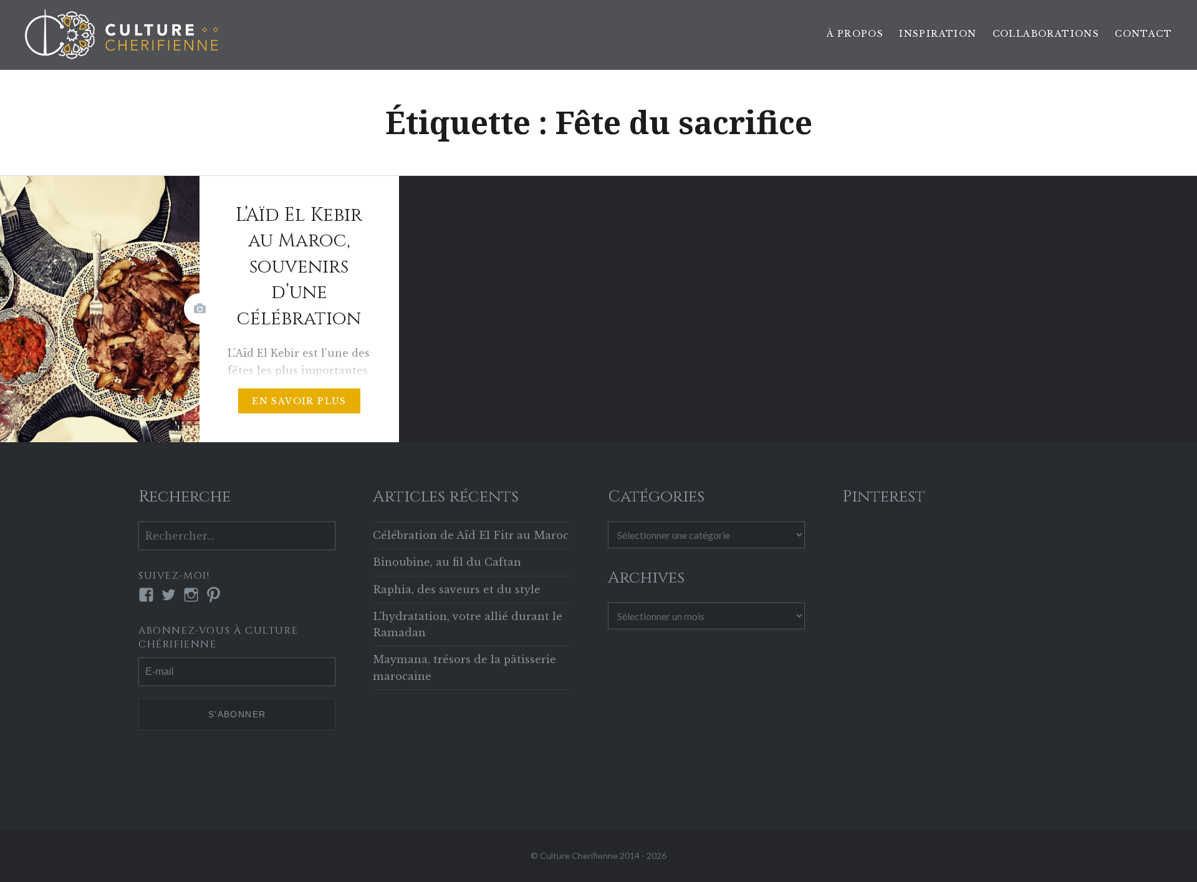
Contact (1143, 33)
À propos (855, 33)
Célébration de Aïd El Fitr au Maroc (471, 535)
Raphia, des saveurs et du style (457, 589)
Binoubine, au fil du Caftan (447, 562)
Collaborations (1046, 33)
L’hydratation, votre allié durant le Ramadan (467, 624)
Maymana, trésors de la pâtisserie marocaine (464, 667)
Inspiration (937, 33)
